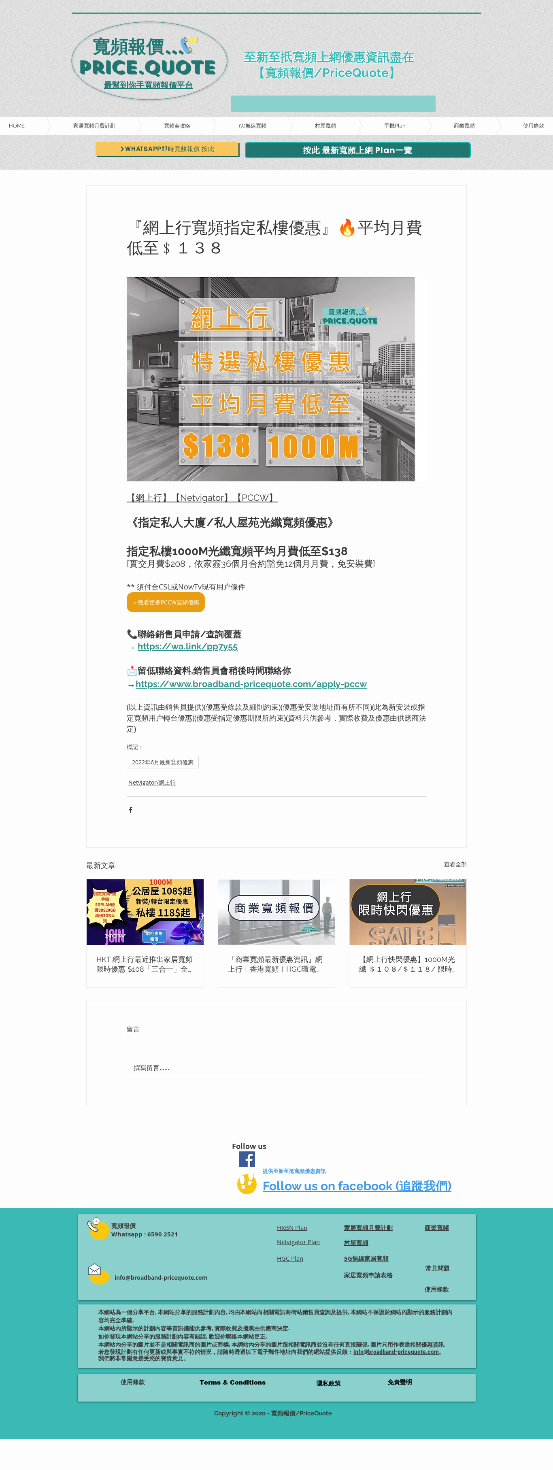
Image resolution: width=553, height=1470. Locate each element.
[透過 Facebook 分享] (130, 810)
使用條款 (133, 1382)
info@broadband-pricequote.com (161, 1277)
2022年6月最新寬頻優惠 (163, 762)
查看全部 (455, 864)
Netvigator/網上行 (152, 782)
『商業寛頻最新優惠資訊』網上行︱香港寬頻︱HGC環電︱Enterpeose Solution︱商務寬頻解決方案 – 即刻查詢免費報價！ (275, 964)
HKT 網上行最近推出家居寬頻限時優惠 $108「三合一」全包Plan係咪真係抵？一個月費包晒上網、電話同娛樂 (144, 964)
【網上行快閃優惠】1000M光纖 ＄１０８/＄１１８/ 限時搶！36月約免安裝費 (407, 964)
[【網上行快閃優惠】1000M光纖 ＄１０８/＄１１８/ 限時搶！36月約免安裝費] (407, 912)
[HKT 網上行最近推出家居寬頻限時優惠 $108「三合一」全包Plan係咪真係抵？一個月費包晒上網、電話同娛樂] (145, 912)
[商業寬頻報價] (276, 912)
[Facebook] (247, 1159)
